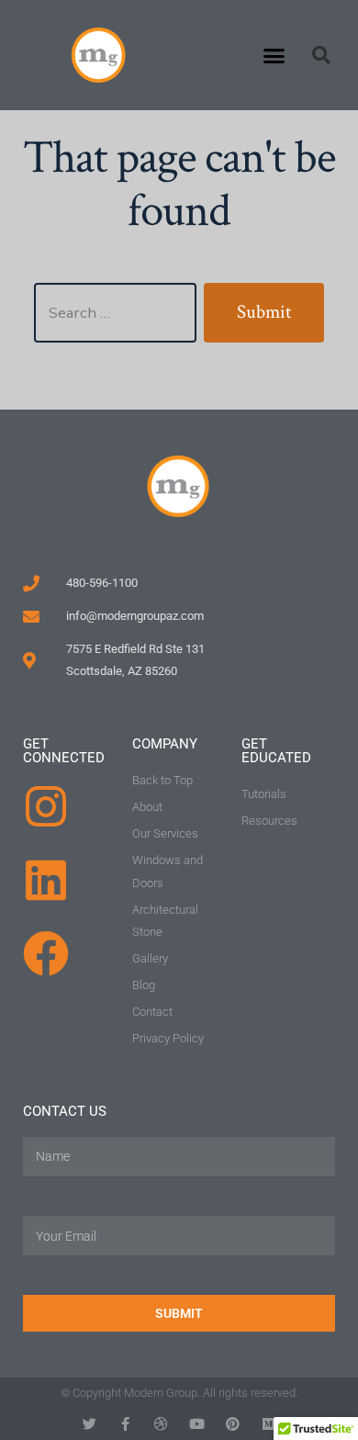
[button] (274, 55)
